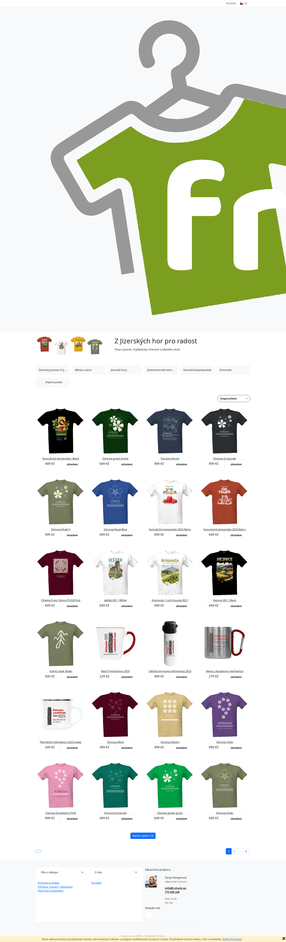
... (240, 851)
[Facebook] (148, 915)
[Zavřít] (284, 938)
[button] (243, 3)
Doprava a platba (48, 883)
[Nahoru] (38, 851)
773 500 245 (172, 892)
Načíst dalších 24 (143, 836)
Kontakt (231, 3)
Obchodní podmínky (50, 891)
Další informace (232, 939)
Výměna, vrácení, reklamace (55, 887)
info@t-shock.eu (175, 888)
